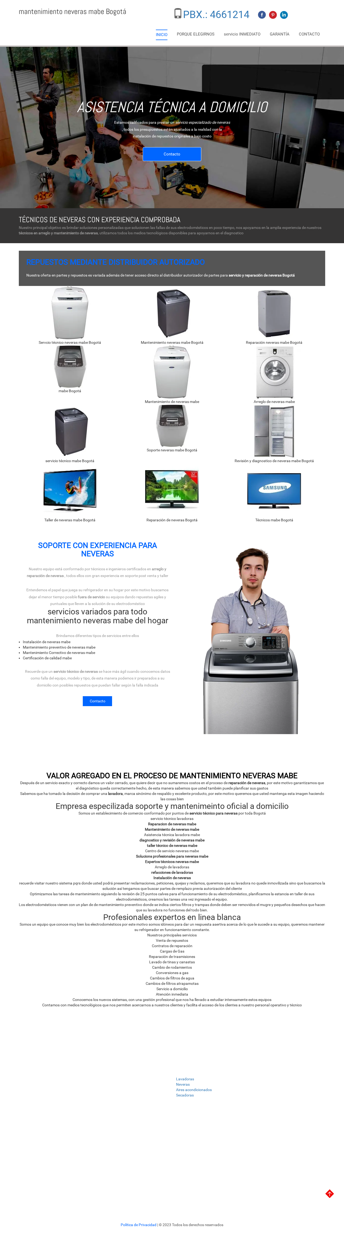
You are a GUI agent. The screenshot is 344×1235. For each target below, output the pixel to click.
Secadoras (185, 1095)
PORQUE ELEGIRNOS (195, 34)
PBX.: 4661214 (216, 14)
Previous (13, 113)
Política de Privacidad (139, 1225)
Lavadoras (185, 1079)
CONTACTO (309, 34)
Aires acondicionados (194, 1090)
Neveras (183, 1084)
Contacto (172, 154)
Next (23, 113)
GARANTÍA (279, 34)
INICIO (161, 34)
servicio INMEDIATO (242, 34)
